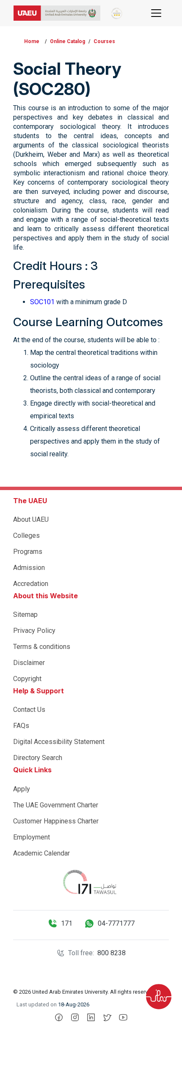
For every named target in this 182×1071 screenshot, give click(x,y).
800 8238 (111, 953)
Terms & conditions (41, 647)
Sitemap (25, 614)
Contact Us (29, 710)
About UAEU (31, 519)
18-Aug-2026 (73, 1004)
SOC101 (42, 302)
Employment (31, 837)
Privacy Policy (34, 631)
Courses (104, 41)
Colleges (26, 535)
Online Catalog (67, 41)
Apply (21, 789)
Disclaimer (29, 663)
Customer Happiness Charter (56, 821)
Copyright (27, 679)
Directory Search (37, 758)
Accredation (30, 584)
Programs (27, 552)
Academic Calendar (41, 853)
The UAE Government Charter (55, 805)
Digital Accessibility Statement (59, 742)
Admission (29, 568)
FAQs (21, 726)
